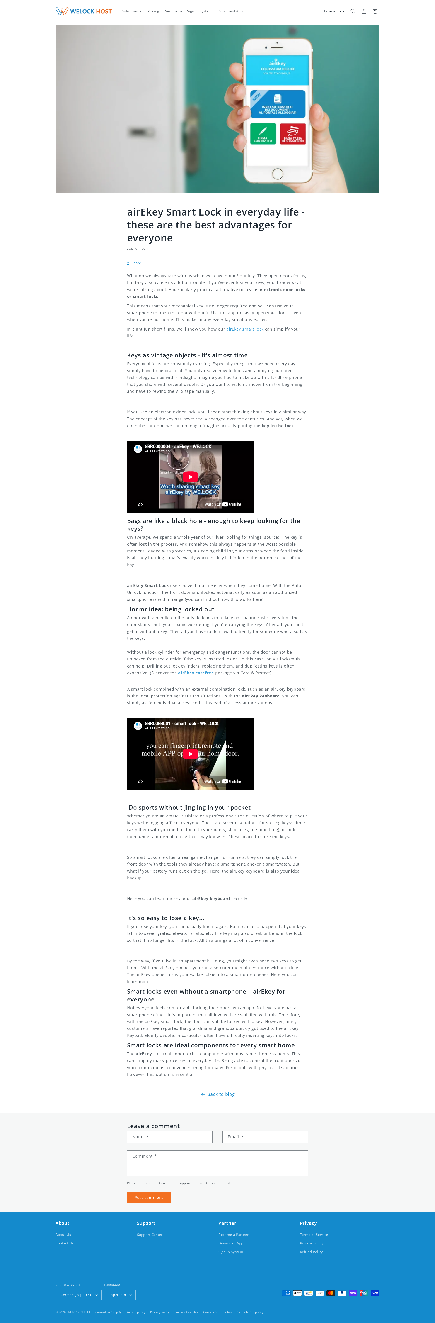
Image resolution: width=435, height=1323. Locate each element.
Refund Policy (311, 1251)
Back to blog (221, 1094)
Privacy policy (312, 1243)
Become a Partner (233, 1234)
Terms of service (186, 1312)
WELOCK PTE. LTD (80, 1312)
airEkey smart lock (245, 329)
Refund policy (135, 1312)
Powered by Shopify (108, 1312)
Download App (230, 1243)
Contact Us (65, 1243)
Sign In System (230, 1251)
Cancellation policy (250, 1312)
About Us (63, 1234)
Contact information (217, 1312)
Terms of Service (314, 1234)
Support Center (150, 1234)
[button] (132, 11)
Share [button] (136, 262)
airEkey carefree (196, 672)
